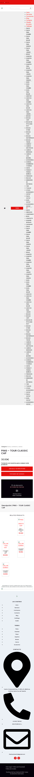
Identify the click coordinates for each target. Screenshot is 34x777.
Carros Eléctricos (29, 147)
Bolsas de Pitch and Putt (29, 124)
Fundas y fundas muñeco (29, 172)
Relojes (28, 178)
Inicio (28, 12)
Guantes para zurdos (29, 78)
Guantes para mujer (29, 66)
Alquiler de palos (28, 221)
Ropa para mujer (28, 92)
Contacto (29, 20)
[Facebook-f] (15, 758)
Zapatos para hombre (28, 100)
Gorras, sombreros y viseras (29, 164)
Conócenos (29, 16)
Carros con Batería (28, 156)
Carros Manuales (29, 151)
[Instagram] (18, 758)
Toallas (28, 188)
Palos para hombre (28, 32)
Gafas (28, 168)
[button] (29, 208)
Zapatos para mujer (28, 106)
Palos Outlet (28, 197)
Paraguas (29, 176)
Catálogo (29, 26)
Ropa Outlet (28, 201)
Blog (27, 18)
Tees (27, 186)
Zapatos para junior (28, 112)
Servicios (29, 14)
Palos (28, 28)
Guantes (29, 56)
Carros (28, 144)
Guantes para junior (29, 72)
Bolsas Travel (28, 141)
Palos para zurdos (28, 44)
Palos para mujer (28, 38)
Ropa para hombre (28, 86)
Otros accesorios (30, 191)
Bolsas (28, 116)
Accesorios (30, 160)
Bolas (28, 54)
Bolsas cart (28, 119)
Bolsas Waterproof (30, 137)
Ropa (27, 82)
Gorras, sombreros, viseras (14, 446)
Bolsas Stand (28, 129)
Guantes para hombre (29, 60)
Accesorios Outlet (30, 205)
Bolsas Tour (28, 133)
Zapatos (28, 96)
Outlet (28, 194)
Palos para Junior (28, 50)
